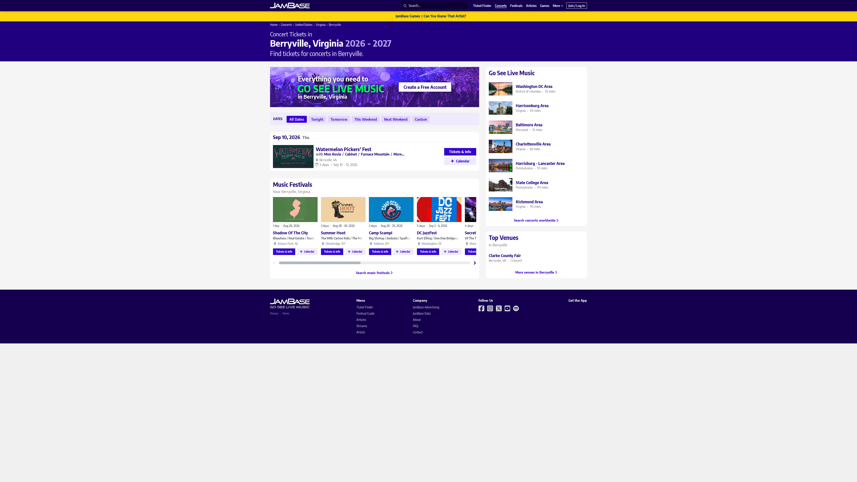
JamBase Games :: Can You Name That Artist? (431, 16)
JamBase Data (422, 313)
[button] (474, 263)
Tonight (317, 119)
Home (274, 25)
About (417, 320)
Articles (361, 320)
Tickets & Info (284, 251)
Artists (360, 332)
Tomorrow (339, 119)
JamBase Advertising (426, 307)
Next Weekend (396, 119)
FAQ (415, 326)
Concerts (286, 25)
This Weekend (365, 119)
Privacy (274, 313)
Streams (361, 326)
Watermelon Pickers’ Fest (343, 149)
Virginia (321, 25)
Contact (418, 332)
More (557, 6)
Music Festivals (292, 187)
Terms (285, 313)
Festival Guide (365, 313)
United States (303, 25)
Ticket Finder (364, 307)
